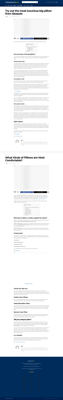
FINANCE (24, 391)
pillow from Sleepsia (19, 136)
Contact (55, 398)
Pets (31, 391)
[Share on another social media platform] (48, 38)
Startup (39, 379)
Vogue (39, 389)
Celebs (24, 379)
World (39, 391)
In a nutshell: (26, 214)
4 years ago (10, 16)
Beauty (24, 376)
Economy (24, 384)
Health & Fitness (31, 378)
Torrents (39, 384)
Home (8, 5)
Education (24, 385)
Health (27, 5)
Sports (39, 378)
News (11, 5)
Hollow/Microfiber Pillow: (28, 211)
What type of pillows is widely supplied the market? (32, 207)
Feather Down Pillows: (28, 210)
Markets (31, 385)
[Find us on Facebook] (57, 5)
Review (39, 376)
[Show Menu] (5, 5)
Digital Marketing (24, 383)
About (47, 398)
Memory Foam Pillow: (28, 212)
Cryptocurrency (24, 382)
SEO (39, 377)
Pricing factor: (27, 208)
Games (31, 376)
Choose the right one (28, 209)
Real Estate (39, 373)
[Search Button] (37, 2)
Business (14, 5)
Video (39, 388)
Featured (24, 390)
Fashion (24, 389)
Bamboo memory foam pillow (41, 198)
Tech (24, 5)
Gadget (31, 373)
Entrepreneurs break (24, 388)
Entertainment (20, 5)
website (39, 390)
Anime (24, 373)
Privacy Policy (51, 398)
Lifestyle (16, 16)
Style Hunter (39, 382)
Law (31, 383)
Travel (39, 385)
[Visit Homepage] (12, 2)
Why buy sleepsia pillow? (27, 213)
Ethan (7, 16)
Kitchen (31, 382)
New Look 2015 (31, 388)
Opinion (31, 5)
